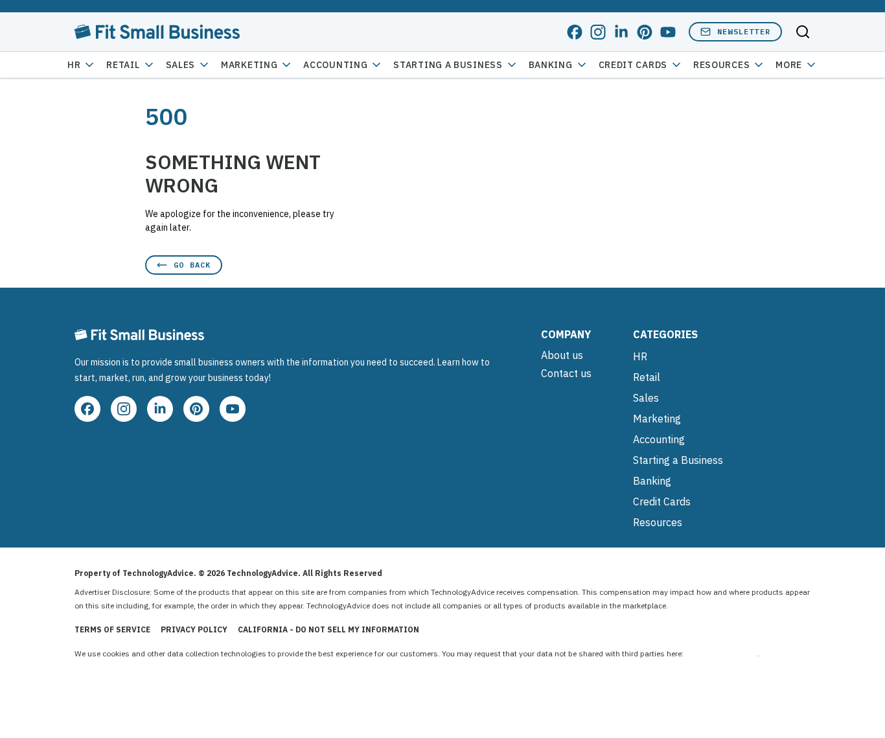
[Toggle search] (802, 32)
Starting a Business (447, 65)
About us (562, 355)
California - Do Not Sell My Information (328, 629)
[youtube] (668, 32)
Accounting (335, 65)
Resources (657, 522)
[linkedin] (621, 32)
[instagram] (598, 32)
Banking (551, 65)
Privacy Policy (194, 629)
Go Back (192, 265)
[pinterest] (644, 32)
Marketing (249, 65)
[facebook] (574, 32)
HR (73, 65)
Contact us (566, 373)
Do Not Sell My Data (721, 653)
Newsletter (743, 31)
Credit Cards (633, 65)
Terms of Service (112, 629)
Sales (181, 65)
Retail (122, 65)
